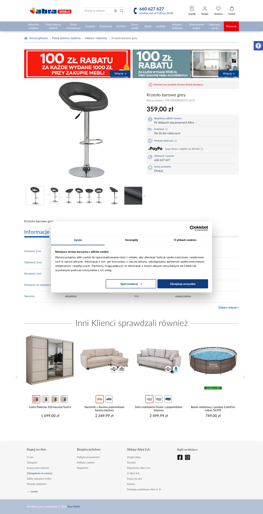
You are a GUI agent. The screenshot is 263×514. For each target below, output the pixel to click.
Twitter (187, 457)
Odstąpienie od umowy (39, 473)
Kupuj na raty (134, 479)
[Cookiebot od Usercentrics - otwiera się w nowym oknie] (192, 228)
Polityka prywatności (88, 457)
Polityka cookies (85, 462)
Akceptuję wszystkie (183, 283)
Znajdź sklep (133, 457)
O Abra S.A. (133, 473)
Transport (32, 462)
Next (143, 195)
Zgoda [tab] (78, 239)
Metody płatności (36, 484)
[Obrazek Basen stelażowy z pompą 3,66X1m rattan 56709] (213, 360)
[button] (258, 45)
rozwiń (34, 491)
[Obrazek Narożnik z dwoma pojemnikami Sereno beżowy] (104, 360)
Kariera (131, 484)
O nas (30, 457)
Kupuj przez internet (38, 468)
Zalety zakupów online (39, 479)
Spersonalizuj (129, 283)
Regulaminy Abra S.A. (138, 468)
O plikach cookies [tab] (185, 239)
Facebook (180, 457)
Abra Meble (73, 506)
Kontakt (131, 462)
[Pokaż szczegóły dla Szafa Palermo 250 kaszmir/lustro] (50, 360)
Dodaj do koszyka (52, 426)
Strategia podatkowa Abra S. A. (144, 489)
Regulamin (82, 468)
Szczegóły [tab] (131, 239)
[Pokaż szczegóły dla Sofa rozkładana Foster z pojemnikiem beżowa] (158, 360)
